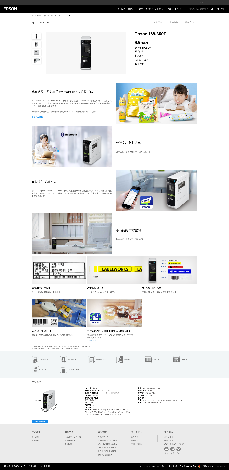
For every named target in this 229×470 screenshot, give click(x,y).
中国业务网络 (136, 444)
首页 (222, 9)
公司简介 (134, 437)
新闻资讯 (134, 440)
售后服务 (139, 55)
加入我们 (24, 466)
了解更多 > (91, 340)
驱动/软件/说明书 (143, 47)
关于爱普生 (181, 9)
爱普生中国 (36, 16)
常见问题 (139, 51)
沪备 (187, 466)
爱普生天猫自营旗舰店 (107, 451)
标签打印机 (49, 16)
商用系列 (131, 9)
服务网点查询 (70, 440)
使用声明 (32, 466)
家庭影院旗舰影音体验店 (108, 444)
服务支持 (140, 9)
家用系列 (121, 9)
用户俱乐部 (170, 9)
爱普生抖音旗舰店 (105, 455)
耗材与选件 (140, 63)
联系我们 (15, 466)
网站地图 (7, 466)
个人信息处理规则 (44, 466)
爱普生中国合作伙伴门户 (174, 444)
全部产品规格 (39, 421)
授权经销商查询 (104, 437)
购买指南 (149, 9)
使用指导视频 (141, 59)
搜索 (212, 9)
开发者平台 (159, 9)
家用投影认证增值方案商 (108, 440)
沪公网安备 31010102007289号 (212, 466)
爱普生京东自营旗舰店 (107, 448)
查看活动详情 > (38, 117)
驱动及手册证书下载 (73, 437)
